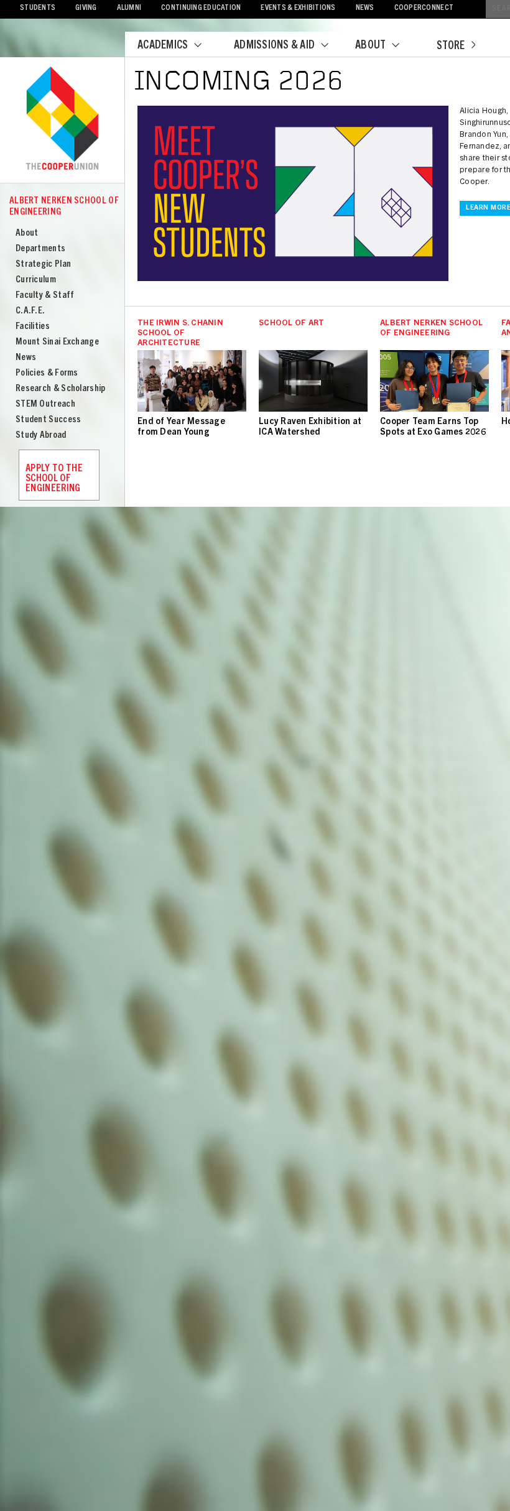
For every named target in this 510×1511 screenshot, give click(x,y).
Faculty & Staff (45, 295)
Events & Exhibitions (298, 8)
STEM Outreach (45, 404)
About (370, 46)
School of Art (291, 324)
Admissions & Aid (274, 46)
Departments (40, 249)
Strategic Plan (43, 264)
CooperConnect (423, 8)
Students (37, 8)
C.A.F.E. (30, 311)
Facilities (33, 326)
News (365, 8)
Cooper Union (62, 119)
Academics (162, 46)
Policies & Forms (47, 373)
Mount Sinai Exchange (57, 342)
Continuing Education (201, 8)
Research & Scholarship (61, 389)
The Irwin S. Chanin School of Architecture (180, 334)
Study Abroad (41, 435)
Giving (86, 8)
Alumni (129, 8)
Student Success (48, 420)
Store (451, 46)
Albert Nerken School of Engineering (64, 206)
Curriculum (36, 280)
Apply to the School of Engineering (54, 479)
